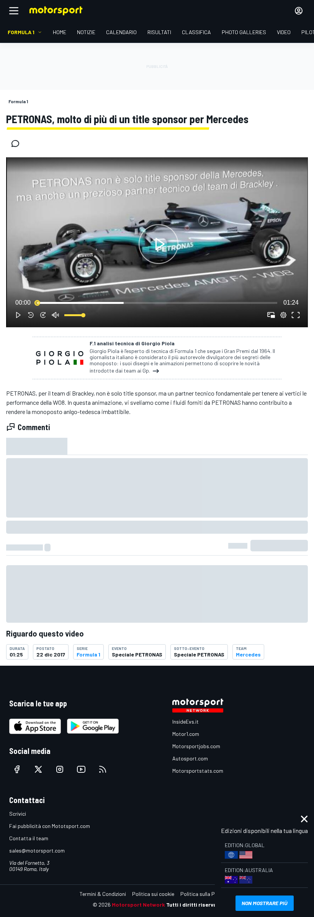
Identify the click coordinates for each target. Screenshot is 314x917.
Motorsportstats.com (197, 770)
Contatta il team (28, 838)
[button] (158, 243)
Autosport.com (190, 758)
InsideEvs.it (185, 721)
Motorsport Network (138, 904)
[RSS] (102, 769)
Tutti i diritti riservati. (194, 904)
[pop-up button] (283, 315)
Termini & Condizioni (103, 894)
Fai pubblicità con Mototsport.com (49, 826)
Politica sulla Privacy (204, 894)
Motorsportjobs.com (196, 746)
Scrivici (17, 813)
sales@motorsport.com (37, 850)
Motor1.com (185, 734)
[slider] (157, 303)
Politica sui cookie (153, 894)
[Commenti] (17, 143)
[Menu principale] (14, 11)
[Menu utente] (298, 10)
